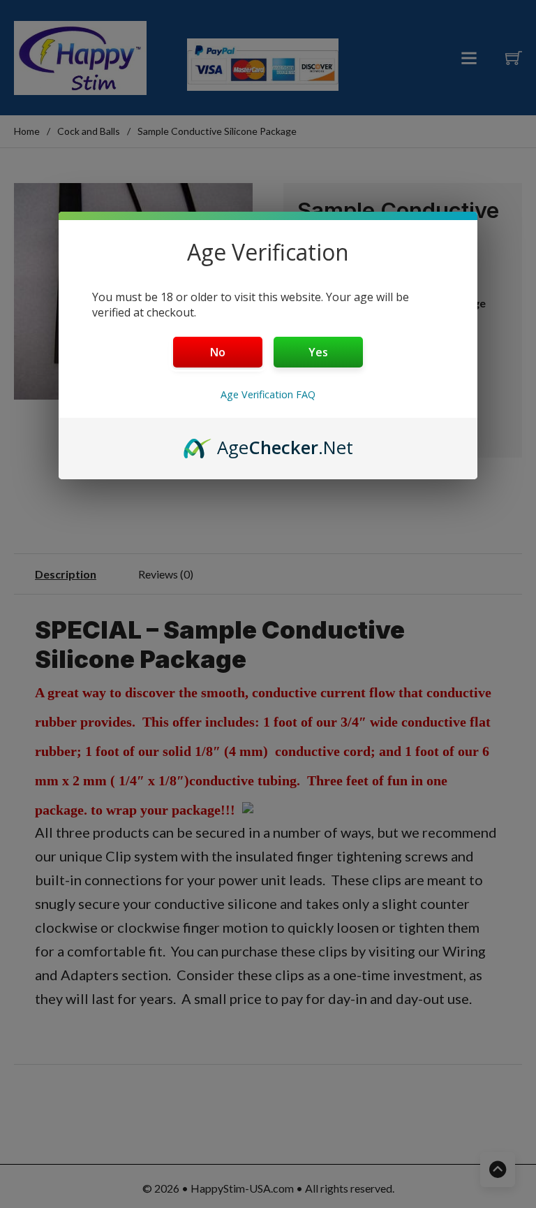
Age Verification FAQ (268, 394)
